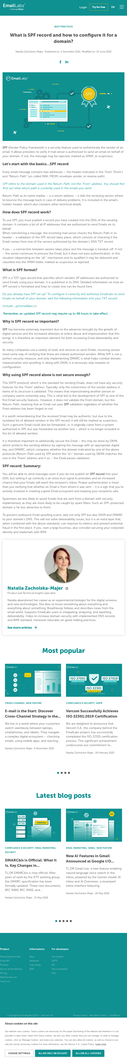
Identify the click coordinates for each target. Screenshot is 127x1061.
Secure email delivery (11, 969)
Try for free (98, 7)
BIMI (31, 969)
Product (4, 964)
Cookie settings (19, 1053)
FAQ (54, 973)
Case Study (35, 964)
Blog (31, 956)
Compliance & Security (80, 703)
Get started (57, 956)
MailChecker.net (8, 977)
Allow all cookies (88, 1053)
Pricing (3, 973)
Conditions (114, 1015)
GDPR (99, 703)
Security (10, 852)
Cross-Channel (15, 703)
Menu (122, 7)
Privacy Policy (80, 1015)
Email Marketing (45, 848)
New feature (34, 703)
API (53, 964)
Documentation (60, 969)
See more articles (20, 627)
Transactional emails (10, 956)
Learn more (100, 1044)
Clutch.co (5, 981)
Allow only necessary (52, 1053)
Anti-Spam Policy (98, 1015)
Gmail (91, 848)
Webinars (34, 960)
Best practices (63, 26)
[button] (58, 773)
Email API (5, 960)
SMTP (54, 960)
